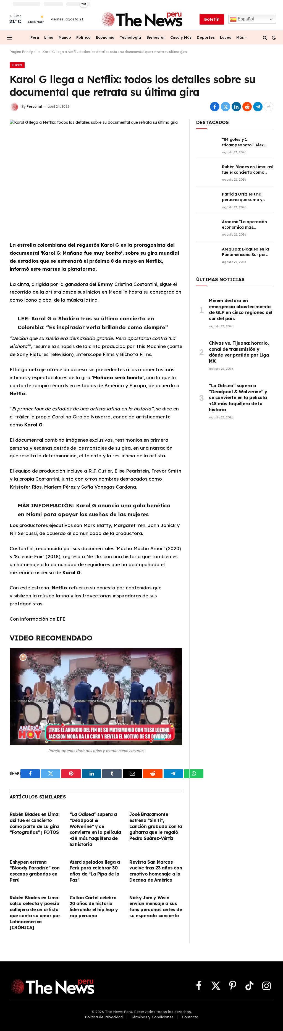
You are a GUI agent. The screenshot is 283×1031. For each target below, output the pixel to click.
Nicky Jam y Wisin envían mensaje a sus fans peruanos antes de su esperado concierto (155, 906)
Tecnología (130, 37)
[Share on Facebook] (214, 106)
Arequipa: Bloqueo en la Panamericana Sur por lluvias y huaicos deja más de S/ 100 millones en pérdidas (247, 252)
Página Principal (23, 52)
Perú (34, 37)
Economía (105, 37)
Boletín (211, 19)
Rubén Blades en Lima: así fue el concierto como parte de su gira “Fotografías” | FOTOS (34, 823)
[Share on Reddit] (247, 106)
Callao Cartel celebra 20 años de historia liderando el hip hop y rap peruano (94, 906)
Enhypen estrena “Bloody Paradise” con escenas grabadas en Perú (35, 871)
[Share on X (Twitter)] (225, 106)
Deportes (206, 37)
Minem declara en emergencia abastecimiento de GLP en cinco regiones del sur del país (240, 309)
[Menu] (9, 37)
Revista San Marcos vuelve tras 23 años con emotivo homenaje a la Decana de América (155, 871)
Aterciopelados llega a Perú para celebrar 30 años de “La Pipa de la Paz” (95, 871)
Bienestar (155, 37)
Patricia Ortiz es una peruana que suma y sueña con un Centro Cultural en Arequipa (242, 197)
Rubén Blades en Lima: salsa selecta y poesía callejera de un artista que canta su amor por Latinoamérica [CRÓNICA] (35, 912)
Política (83, 37)
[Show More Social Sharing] (268, 106)
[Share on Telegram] (258, 106)
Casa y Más (181, 37)
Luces (225, 37)
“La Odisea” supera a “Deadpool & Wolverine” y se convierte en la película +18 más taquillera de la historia (95, 829)
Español (245, 19)
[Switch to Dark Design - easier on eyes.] (273, 37)
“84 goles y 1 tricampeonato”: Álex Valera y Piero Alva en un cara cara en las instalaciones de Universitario (246, 142)
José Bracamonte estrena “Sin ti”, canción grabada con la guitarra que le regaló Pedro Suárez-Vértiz (155, 826)
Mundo (65, 37)
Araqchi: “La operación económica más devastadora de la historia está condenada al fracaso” (246, 224)
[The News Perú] (141, 19)
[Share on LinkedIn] (236, 106)
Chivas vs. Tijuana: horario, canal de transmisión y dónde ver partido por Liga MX (239, 352)
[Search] (265, 37)
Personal (34, 106)
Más (240, 37)
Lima (48, 37)
